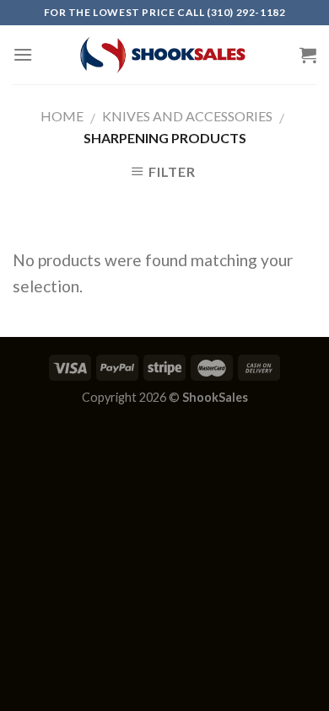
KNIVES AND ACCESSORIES (187, 116)
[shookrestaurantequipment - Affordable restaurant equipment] (164, 54)
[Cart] (307, 54)
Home (62, 116)
